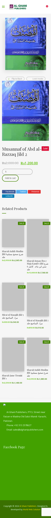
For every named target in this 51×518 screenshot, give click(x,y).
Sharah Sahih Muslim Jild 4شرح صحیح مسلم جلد (37, 372)
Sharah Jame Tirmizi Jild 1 (12, 377)
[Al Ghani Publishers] (18, 7)
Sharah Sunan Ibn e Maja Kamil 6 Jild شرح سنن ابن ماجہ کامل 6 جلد (37, 265)
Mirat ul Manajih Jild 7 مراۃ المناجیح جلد (37, 322)
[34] (25, 111)
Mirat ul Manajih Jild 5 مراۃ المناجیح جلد (13, 316)
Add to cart (10, 178)
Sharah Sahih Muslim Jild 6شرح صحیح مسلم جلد (12, 254)
